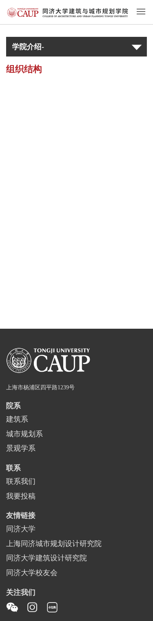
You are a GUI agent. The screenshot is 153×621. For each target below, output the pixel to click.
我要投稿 (20, 496)
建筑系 (17, 420)
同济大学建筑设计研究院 (46, 558)
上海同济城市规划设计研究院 (54, 544)
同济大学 (20, 529)
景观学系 (20, 449)
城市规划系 (24, 434)
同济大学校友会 (32, 573)
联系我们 (20, 482)
